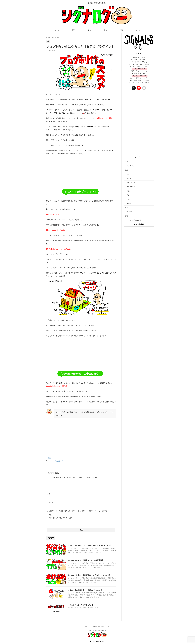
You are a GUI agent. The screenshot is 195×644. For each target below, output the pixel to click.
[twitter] (134, 88)
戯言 (89, 30)
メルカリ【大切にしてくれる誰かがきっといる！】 (86, 590)
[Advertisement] (81, 171)
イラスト (51, 461)
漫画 (73, 30)
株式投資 (128, 212)
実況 (121, 30)
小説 (127, 191)
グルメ (128, 203)
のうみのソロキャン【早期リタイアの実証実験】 (86, 560)
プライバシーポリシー (97, 626)
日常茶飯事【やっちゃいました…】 (81, 605)
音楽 (127, 195)
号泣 (63, 461)
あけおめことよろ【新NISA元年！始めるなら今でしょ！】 (89, 575)
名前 (49, 494)
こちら (136, 82)
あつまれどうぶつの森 (133, 220)
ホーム (57, 30)
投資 (105, 30)
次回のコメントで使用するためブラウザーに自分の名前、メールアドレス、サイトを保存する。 (79, 511)
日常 (49, 458)
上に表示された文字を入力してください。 (60, 518)
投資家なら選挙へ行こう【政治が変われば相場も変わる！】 (90, 545)
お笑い (128, 199)
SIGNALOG (129, 166)
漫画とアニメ (130, 182)
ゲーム (128, 178)
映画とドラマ (130, 187)
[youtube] (139, 88)
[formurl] (144, 88)
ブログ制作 (57, 461)
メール (138, 30)
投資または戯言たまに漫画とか (97, 630)
